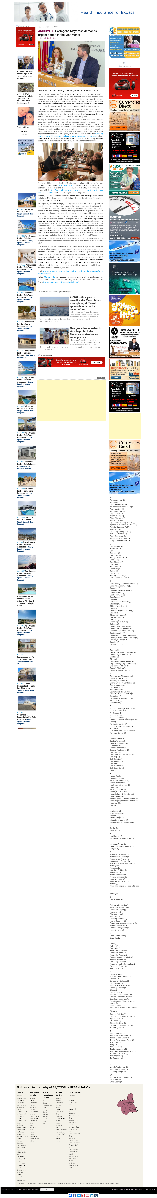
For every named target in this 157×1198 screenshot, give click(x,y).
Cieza (45, 1112)
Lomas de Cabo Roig (74, 1166)
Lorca (31, 1125)
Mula (44, 1121)
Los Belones (21, 1130)
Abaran (58, 1100)
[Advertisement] (71, 400)
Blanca (58, 1107)
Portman (19, 1150)
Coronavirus (52, 1183)
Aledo (32, 1100)
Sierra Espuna (34, 1139)
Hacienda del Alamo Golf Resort (34, 1120)
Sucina (58, 1141)
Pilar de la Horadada (20, 1142)
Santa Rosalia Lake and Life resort (21, 1165)
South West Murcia (35, 1093)
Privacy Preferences (47, 1190)
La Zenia (72, 1163)
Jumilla (45, 1117)
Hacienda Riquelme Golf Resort (60, 1118)
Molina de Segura (59, 1126)
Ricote (58, 1139)
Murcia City (60, 1132)
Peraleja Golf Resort (60, 1135)
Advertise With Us (150, 1189)
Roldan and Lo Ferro (21, 1153)
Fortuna (45, 1114)
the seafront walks (67, 185)
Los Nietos (20, 1132)
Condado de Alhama (34, 1113)
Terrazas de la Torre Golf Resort (21, 1172)
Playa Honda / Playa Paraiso (21, 1146)
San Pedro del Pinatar (21, 1160)
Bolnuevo (33, 1107)
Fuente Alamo (34, 1116)
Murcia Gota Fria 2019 (78, 1183)
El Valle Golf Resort (60, 1113)
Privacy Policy (129, 1189)
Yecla (44, 1123)
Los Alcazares (21, 1127)
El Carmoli (20, 1103)
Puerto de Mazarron (33, 1131)
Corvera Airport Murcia (63, 1183)
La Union (20, 1125)
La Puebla (20, 1118)
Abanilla (58, 1098)
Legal (136, 1189)
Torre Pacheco (21, 1177)
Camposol (33, 1109)
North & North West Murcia (48, 1095)
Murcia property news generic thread (97, 1183)
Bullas (45, 1101)
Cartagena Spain (42, 1183)
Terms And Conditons (118, 1189)
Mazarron (33, 1127)
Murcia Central (59, 1093)
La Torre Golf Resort (21, 1122)
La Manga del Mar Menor (21, 1115)
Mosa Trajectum (61, 1130)
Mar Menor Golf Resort (22, 1137)
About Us (141, 1189)
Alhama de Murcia (33, 1104)
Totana (32, 1141)
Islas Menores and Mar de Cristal (21, 1107)
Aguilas (32, 1098)
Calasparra (46, 1103)
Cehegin (45, 1110)
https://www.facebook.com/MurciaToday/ (60, 282)
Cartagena (20, 1100)
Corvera (58, 1109)
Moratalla (46, 1119)
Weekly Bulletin (114, 1183)
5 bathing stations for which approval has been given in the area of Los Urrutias (70, 134)
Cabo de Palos (21, 1098)
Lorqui (58, 1123)
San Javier (20, 1157)
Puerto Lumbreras (33, 1135)
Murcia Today (50, 277)
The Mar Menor (20, 1093)
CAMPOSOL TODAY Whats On (26, 1183)
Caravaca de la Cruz (47, 1106)
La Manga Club (22, 1112)
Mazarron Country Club (73, 1139)
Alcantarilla (59, 1103)
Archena (58, 1105)
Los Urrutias (21, 1134)
